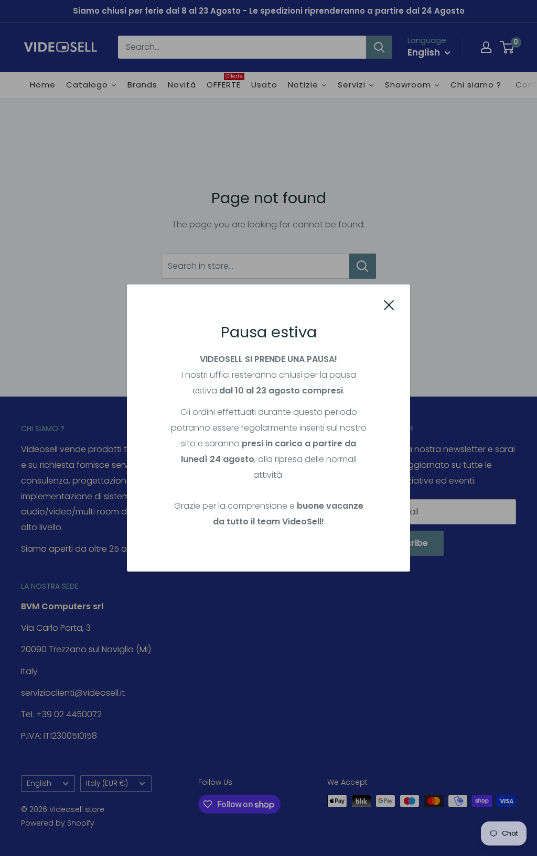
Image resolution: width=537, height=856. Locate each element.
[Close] (389, 305)
